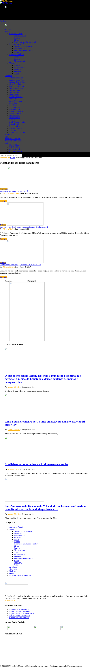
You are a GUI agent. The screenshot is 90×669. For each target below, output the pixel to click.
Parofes (12, 120)
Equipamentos (19, 48)
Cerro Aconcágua (15, 149)
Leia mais (3, 201)
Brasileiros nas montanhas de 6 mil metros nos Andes (36, 464)
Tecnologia (18, 53)
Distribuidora (14, 145)
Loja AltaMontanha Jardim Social (21, 613)
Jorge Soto (13, 103)
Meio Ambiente (20, 61)
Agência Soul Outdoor (13, 141)
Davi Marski (14, 92)
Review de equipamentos (23, 50)
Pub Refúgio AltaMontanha (19, 616)
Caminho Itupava (15, 151)
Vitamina (12, 130)
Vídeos (16, 565)
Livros (16, 40)
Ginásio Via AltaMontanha (19, 618)
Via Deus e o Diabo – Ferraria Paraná (14, 191)
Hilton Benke (14, 99)
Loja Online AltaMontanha (19, 609)
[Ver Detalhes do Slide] (27, 340)
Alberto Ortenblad (16, 78)
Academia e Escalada (13, 139)
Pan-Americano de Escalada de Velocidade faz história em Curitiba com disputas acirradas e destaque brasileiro (45, 507)
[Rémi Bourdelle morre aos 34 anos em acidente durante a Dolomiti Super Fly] (24, 417)
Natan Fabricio (14, 116)
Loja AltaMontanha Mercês (19, 611)
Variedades (13, 63)
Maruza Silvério (9, 229)
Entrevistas (18, 69)
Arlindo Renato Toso (17, 82)
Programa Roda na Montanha (20, 575)
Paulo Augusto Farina (17, 122)
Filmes (16, 540)
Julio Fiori (13, 105)
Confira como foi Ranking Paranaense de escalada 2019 (20, 265)
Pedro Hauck (14, 124)
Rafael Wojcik (14, 126)
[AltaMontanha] (6, 1)
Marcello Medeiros (16, 111)
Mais (6, 143)
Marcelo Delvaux (15, 113)
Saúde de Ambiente (16, 55)
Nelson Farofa (14, 118)
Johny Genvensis (15, 101)
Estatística (17, 65)
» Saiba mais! (10, 600)
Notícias (8, 29)
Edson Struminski (15, 97)
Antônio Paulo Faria (16, 80)
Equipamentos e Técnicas (18, 44)
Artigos (7, 32)
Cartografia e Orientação (23, 46)
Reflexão (17, 71)
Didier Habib (14, 95)
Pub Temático (14, 147)
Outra (11, 573)
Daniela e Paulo (15, 90)
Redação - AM (13, 469)
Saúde (16, 57)
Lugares (17, 59)
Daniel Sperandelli (16, 88)
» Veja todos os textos (17, 132)
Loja (6, 137)
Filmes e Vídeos (20, 36)
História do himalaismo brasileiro (26, 42)
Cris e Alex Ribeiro (16, 86)
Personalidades (19, 67)
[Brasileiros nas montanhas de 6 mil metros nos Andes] (24, 459)
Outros (16, 74)
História (17, 38)
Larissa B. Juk (14, 109)
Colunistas (8, 76)
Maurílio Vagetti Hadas (11, 193)
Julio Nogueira (14, 107)
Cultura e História (15, 34)
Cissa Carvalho (15, 84)
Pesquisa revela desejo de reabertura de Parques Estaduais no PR (24, 227)
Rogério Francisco (16, 128)
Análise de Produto (16, 527)
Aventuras (8, 135)
